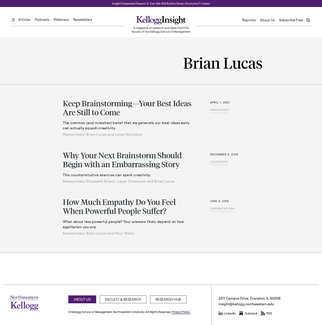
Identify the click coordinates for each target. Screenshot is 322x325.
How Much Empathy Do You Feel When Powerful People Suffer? (119, 206)
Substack (251, 313)
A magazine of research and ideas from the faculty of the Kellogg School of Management (161, 29)
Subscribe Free (291, 20)
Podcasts (42, 19)
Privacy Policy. (181, 311)
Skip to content (11, 2)
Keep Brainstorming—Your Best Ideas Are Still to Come (127, 107)
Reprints (249, 20)
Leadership (219, 161)
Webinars (61, 19)
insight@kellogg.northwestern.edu (246, 304)
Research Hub (168, 299)
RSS (269, 313)
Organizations (222, 208)
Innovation (219, 109)
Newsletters (82, 19)
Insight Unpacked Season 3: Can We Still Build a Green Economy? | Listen (161, 3)
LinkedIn (230, 313)
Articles (24, 19)
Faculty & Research (123, 299)
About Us (267, 20)
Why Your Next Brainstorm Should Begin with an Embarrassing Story (122, 159)
